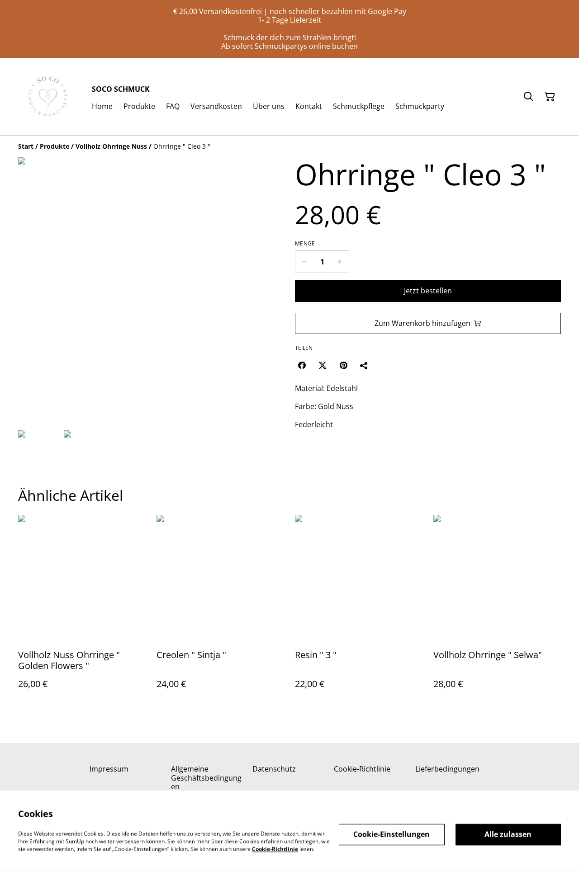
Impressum (109, 769)
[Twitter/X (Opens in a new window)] (322, 365)
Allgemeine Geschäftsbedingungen (206, 777)
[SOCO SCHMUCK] (47, 96)
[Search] (528, 97)
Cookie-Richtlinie (362, 769)
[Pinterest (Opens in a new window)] (343, 365)
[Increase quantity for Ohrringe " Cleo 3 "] (340, 261)
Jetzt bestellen (428, 291)
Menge (305, 243)
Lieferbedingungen (447, 769)
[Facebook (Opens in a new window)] (301, 365)
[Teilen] (364, 365)
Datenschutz (274, 769)
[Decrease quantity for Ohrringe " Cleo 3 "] (304, 261)
